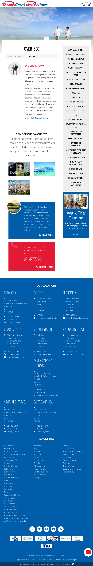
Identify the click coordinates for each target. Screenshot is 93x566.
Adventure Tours (75, 79)
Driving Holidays (76, 157)
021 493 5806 (13, 354)
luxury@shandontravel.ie (76, 354)
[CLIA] (52, 538)
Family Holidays (76, 59)
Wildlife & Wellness (76, 183)
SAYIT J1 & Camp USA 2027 (76, 73)
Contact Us (38, 460)
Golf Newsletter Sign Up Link (15, 521)
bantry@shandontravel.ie (47, 318)
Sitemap (66, 446)
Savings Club (38, 477)
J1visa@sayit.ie (13, 432)
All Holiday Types (10, 509)
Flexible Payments (41, 472)
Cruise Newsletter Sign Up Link (16, 518)
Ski (75, 115)
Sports (76, 97)
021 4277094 (32, 259)
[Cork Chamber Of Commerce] (27, 538)
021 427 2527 (42, 389)
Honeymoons (76, 102)
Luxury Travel (76, 138)
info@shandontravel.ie (39, 118)
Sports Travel (9, 472)
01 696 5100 (42, 392)
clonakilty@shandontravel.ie (77, 318)
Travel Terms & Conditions (73, 451)
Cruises (76, 93)
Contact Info (45, 267)
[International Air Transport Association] (15, 538)
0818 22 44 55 (43, 351)
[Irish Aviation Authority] (46, 546)
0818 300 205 (13, 351)
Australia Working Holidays (76, 151)
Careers (37, 457)
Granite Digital (72, 560)
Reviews (66, 463)
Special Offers (76, 178)
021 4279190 (12, 426)
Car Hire (37, 463)
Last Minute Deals (75, 88)
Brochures (38, 451)
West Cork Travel (41, 475)
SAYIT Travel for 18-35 (76, 125)
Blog (35, 448)
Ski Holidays (9, 501)
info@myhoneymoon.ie (46, 354)
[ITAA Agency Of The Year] (77, 538)
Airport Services (40, 469)
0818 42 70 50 (72, 351)
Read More (47, 235)
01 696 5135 (12, 320)
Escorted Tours (76, 106)
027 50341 (41, 315)
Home (10, 56)
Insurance (38, 446)
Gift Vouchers (76, 50)
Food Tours (75, 169)
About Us (37, 454)
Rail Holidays (76, 173)
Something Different (76, 132)
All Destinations (10, 512)
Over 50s (31, 56)
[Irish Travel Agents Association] (40, 538)
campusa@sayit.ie (43, 432)
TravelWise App (69, 466)
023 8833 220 (72, 315)
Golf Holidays (76, 68)
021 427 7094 (13, 317)
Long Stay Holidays (11, 466)
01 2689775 (12, 429)
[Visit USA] (65, 538)
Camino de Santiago (75, 144)
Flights (76, 110)
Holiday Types (20, 56)
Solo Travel (75, 119)
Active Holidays (10, 498)
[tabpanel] (46, 31)
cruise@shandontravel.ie (17, 357)
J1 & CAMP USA (10, 460)
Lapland (7, 463)
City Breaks (76, 84)
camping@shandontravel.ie (47, 395)
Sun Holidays (76, 63)
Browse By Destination (75, 163)
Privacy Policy (68, 448)
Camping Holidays (75, 54)
